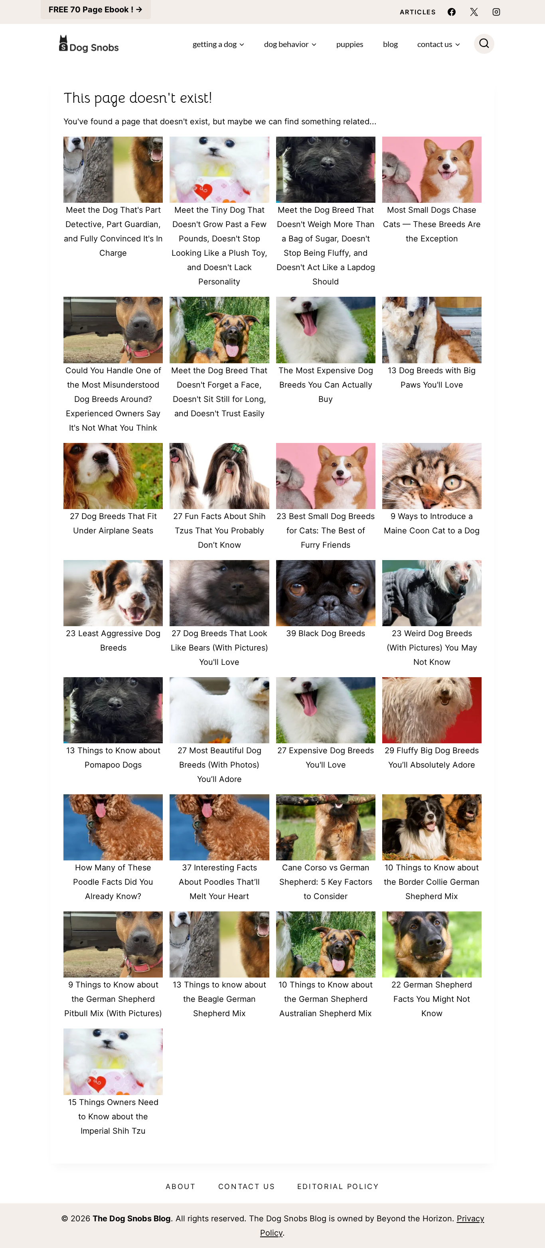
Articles (418, 12)
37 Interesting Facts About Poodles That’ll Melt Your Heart (219, 882)
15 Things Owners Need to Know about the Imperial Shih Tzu (113, 1116)
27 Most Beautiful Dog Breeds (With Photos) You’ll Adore (219, 765)
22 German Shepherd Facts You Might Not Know (431, 999)
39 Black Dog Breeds (325, 633)
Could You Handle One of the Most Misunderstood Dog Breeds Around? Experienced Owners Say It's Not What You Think (113, 399)
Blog (390, 44)
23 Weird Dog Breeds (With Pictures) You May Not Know (432, 648)
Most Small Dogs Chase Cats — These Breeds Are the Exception (432, 224)
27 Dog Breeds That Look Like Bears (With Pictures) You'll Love (219, 648)
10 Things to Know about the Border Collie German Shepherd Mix (432, 882)
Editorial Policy (338, 1186)
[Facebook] (452, 12)
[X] (474, 12)
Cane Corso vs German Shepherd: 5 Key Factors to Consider (325, 882)
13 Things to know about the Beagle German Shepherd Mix (219, 999)
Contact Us (246, 1186)
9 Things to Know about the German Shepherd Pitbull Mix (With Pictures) (113, 999)
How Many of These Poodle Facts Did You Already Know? (113, 882)
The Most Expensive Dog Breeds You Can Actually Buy (325, 385)
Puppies (349, 44)
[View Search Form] (484, 44)
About (181, 1186)
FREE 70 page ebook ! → (96, 9)
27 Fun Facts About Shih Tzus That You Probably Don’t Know (219, 530)
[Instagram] (496, 12)
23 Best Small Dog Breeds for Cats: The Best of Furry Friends (325, 530)
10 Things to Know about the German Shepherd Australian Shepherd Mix (325, 999)
